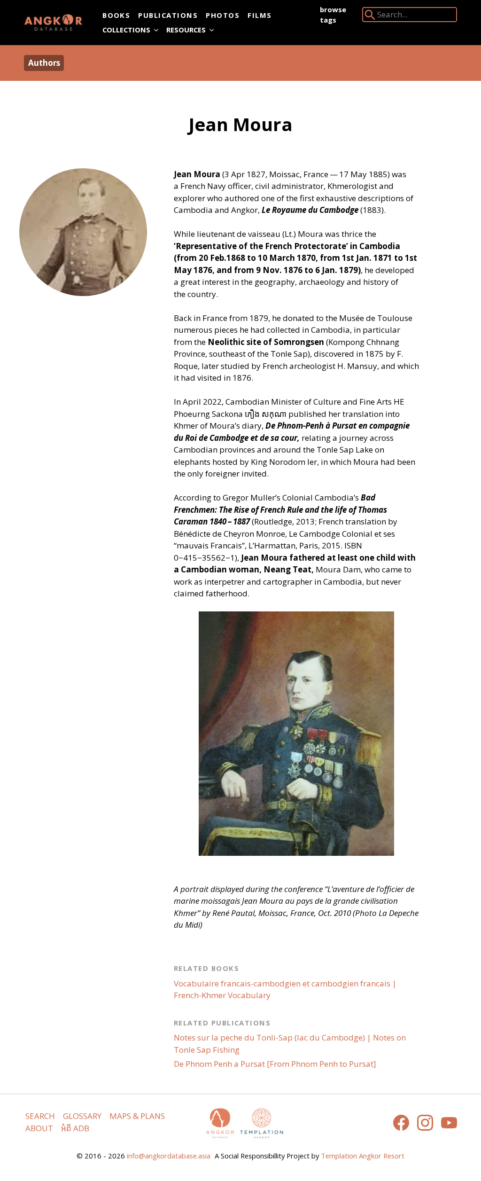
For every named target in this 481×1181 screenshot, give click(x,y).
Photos (223, 15)
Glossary (82, 1116)
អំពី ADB (75, 1128)
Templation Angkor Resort (362, 1155)
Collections (126, 29)
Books (116, 15)
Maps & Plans (137, 1116)
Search (40, 1116)
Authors (44, 62)
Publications (168, 15)
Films (260, 15)
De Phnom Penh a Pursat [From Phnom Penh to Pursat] (275, 1063)
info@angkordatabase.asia (168, 1155)
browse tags (333, 14)
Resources (186, 29)
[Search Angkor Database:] (370, 16)
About (39, 1128)
